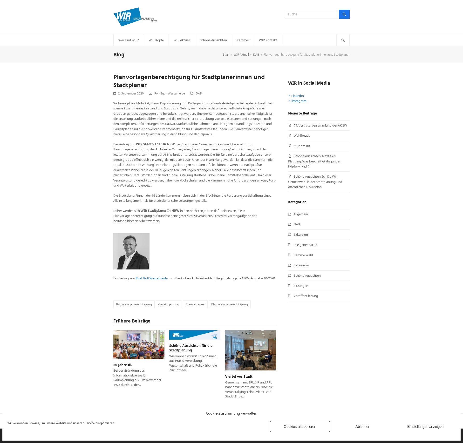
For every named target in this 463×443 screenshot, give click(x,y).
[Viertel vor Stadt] (250, 350)
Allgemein (301, 214)
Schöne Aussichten (307, 275)
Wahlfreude (302, 135)
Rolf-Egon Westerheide (169, 93)
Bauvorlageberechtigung (134, 304)
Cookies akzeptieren (300, 426)
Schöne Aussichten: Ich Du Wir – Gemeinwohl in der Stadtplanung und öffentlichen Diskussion (315, 181)
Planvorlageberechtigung (229, 304)
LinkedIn (297, 96)
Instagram (298, 101)
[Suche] (344, 14)
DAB (199, 93)
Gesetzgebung (168, 304)
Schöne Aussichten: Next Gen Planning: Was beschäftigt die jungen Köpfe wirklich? (314, 161)
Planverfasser (195, 304)
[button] (343, 40)
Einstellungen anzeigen (425, 426)
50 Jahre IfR (122, 364)
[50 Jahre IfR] (138, 344)
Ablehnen (362, 426)
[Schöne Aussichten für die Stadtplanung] (194, 334)
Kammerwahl (303, 255)
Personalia (301, 265)
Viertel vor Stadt (238, 376)
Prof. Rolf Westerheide (152, 278)
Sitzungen (301, 285)
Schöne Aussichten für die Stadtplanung (190, 347)
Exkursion (301, 234)
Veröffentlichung (306, 296)
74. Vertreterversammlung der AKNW (320, 125)
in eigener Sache (305, 244)
